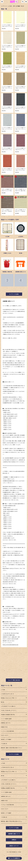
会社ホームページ (14, 845)
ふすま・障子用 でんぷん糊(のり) (8, 706)
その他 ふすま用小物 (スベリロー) (8, 710)
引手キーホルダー (5, 735)
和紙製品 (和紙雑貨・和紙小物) (8, 714)
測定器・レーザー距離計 (6, 739)
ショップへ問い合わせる (14, 680)
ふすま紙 (10, 6)
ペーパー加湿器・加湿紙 (6, 718)
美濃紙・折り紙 (4, 727)
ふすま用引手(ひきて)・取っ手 (7, 693)
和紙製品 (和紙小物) (7, 271)
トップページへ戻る (14, 827)
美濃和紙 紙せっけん (6, 723)
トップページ (3, 6)
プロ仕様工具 (4, 743)
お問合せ (14, 839)
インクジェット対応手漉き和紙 (7, 731)
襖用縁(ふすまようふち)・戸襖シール (9, 698)
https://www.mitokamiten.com (10, 644)
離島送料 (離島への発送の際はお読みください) (11, 747)
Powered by (12, 854)
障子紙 (20, 253)
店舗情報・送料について (20, 271)
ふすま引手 (20, 236)
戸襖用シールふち (7, 253)
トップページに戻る (14, 294)
